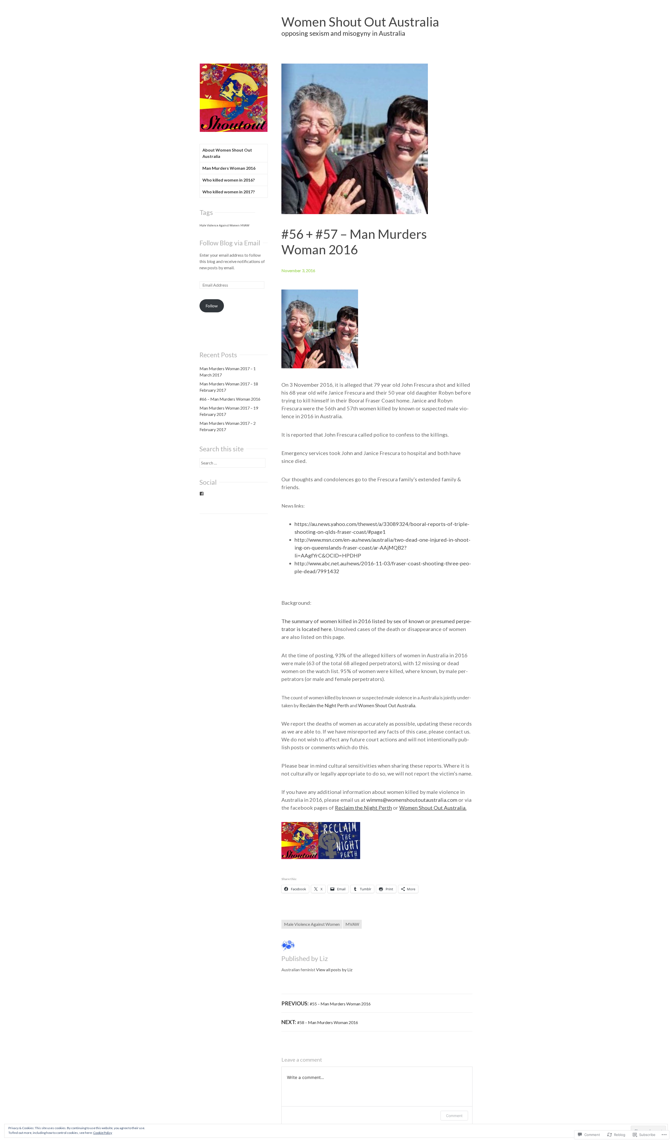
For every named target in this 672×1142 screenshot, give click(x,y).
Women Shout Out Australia (360, 21)
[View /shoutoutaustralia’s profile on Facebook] (202, 494)
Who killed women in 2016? (228, 179)
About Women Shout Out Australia (227, 153)
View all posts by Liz (334, 969)
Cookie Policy (102, 1133)
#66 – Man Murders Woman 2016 (230, 398)
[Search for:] (232, 462)
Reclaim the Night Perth (324, 705)
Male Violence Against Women (312, 924)
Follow (212, 305)
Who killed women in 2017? (228, 191)
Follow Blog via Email (230, 243)
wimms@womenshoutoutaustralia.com (412, 800)
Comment (454, 1115)
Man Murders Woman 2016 (228, 168)
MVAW (352, 924)
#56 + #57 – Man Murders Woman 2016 (354, 241)
